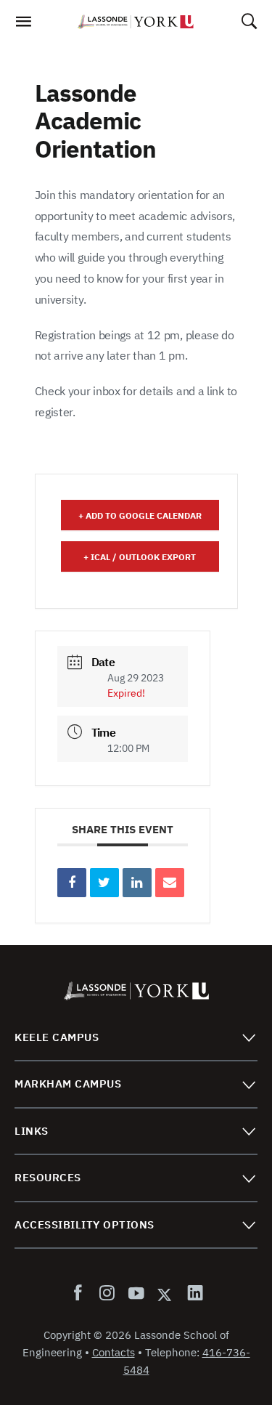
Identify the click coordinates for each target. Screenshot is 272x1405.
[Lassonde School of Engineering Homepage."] (136, 22)
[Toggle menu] (248, 1037)
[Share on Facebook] (71, 882)
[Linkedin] (137, 882)
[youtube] (135, 1293)
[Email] (169, 882)
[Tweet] (104, 882)
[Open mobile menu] (23, 25)
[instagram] (106, 1293)
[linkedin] (192, 1293)
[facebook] (80, 1293)
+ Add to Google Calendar (140, 515)
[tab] (136, 1038)
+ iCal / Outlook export (139, 556)
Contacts (113, 1352)
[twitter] (165, 1293)
